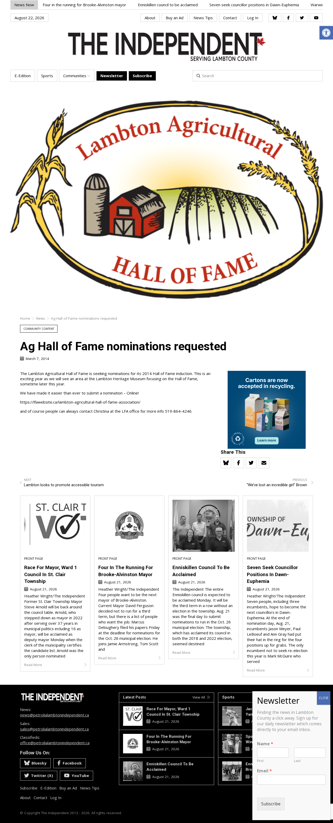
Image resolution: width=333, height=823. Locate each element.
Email (264, 771)
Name (265, 744)
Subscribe (270, 804)
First (260, 761)
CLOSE (323, 698)
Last (297, 761)
